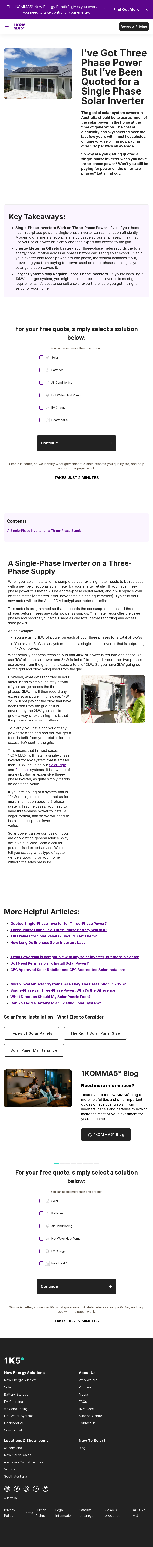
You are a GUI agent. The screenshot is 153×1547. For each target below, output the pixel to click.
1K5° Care (86, 1409)
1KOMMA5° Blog (109, 1134)
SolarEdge (57, 765)
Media (83, 1394)
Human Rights (41, 1513)
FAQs (83, 1402)
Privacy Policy (9, 1513)
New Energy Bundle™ (20, 1380)
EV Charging (13, 1402)
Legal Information (64, 1513)
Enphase (22, 770)
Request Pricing (134, 26)
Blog (82, 1448)
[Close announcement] (146, 9)
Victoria (10, 1469)
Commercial (13, 1430)
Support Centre (90, 1416)
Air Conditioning (16, 1409)
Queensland (13, 1448)
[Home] (19, 26)
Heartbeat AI (13, 1423)
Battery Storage (16, 1394)
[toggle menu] (7, 26)
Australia (10, 1498)
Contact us (87, 1423)
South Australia (15, 1476)
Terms (28, 1513)
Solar (8, 1387)
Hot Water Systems (19, 1416)
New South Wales (17, 1455)
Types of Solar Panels (31, 1033)
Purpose (85, 1387)
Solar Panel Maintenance (34, 1050)
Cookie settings (86, 1513)
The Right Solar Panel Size (95, 1033)
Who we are (88, 1380)
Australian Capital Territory (24, 1462)
